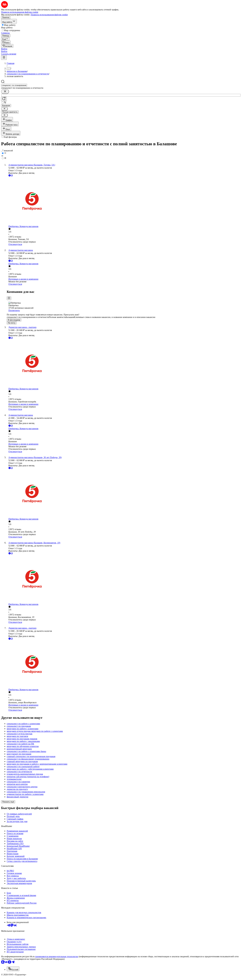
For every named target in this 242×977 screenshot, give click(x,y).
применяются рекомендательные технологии (56, 956)
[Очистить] (5, 91)
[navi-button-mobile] (4, 57)
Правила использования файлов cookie (49, 14)
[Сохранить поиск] (4, 99)
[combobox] (14, 85)
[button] (4, 49)
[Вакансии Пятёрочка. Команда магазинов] (123, 201)
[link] (6, 42)
